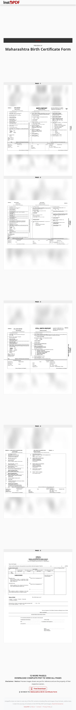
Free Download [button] (38, 688)
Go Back (38, 40)
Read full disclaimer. (57, 704)
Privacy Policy (47, 707)
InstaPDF (26, 707)
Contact (39, 707)
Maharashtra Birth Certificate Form (43, 692)
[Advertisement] (38, 21)
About (33, 707)
